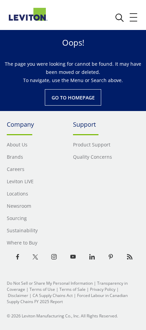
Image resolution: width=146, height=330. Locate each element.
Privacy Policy (102, 289)
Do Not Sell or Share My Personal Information (50, 283)
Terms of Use (42, 289)
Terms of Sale (72, 289)
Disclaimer (18, 295)
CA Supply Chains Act (53, 295)
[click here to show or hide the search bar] (119, 18)
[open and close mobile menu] (134, 17)
